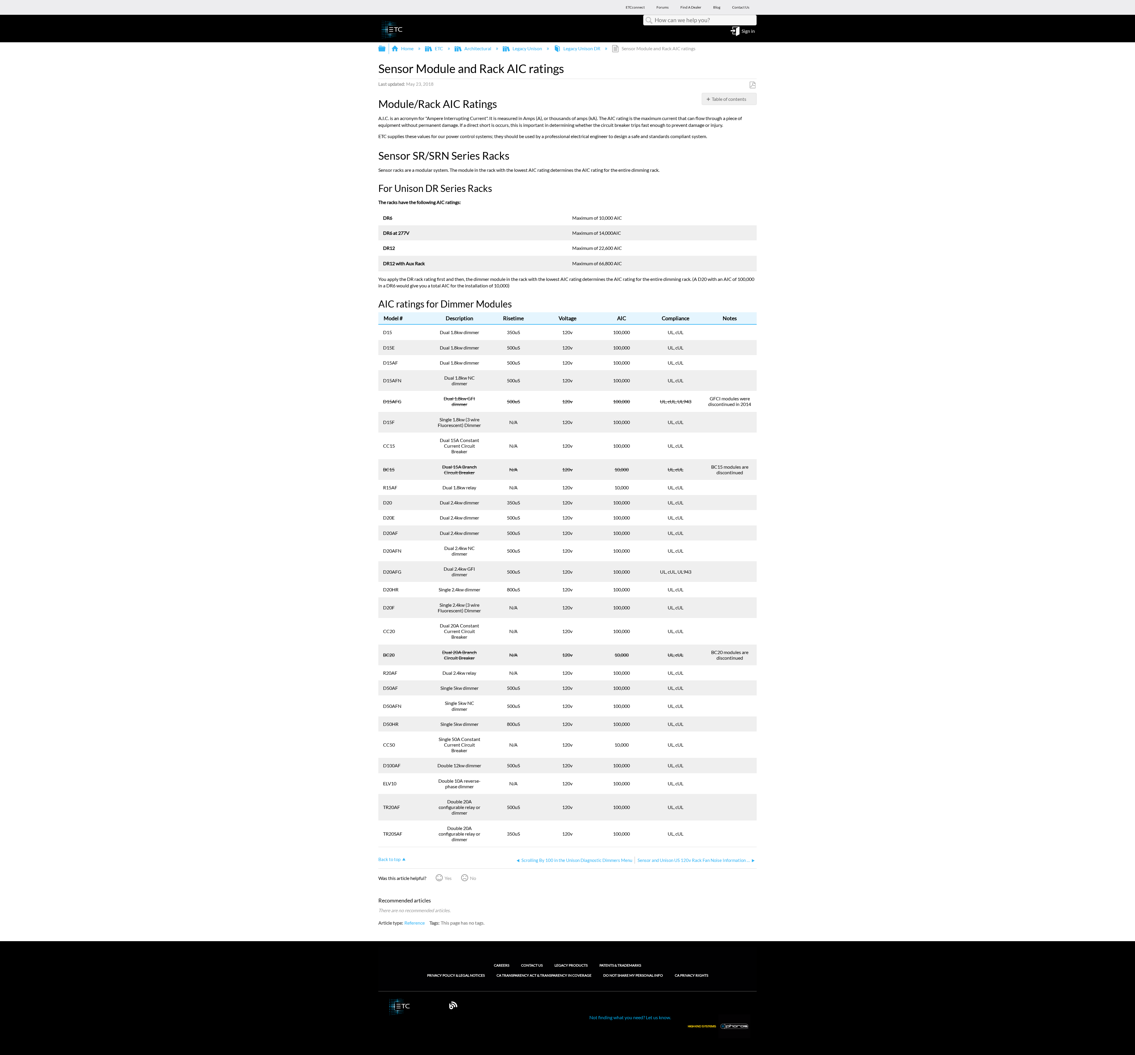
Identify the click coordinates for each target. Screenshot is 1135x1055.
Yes (448, 878)
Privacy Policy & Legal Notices (456, 975)
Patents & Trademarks (620, 965)
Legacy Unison (527, 48)
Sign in (748, 30)
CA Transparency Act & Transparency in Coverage (544, 975)
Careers (501, 965)
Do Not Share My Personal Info (633, 975)
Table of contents (729, 99)
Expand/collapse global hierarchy (385, 48)
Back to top (389, 859)
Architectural (477, 48)
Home (407, 48)
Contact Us (532, 965)
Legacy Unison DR (581, 48)
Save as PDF (752, 85)
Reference (414, 922)
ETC (439, 48)
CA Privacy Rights (691, 975)
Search (649, 20)
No (473, 878)
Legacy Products (571, 965)
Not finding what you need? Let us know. (630, 1017)
